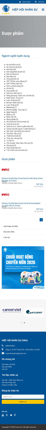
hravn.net (18, 427)
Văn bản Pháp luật (9, 382)
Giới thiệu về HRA (11, 226)
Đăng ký (41, 2)
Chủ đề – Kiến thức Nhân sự (12, 380)
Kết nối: (4, 411)
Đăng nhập (26, 2)
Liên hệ (7, 237)
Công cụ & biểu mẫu (9, 385)
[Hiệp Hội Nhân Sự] (20, 10)
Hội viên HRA (9, 232)
